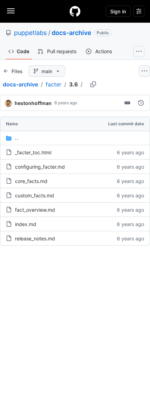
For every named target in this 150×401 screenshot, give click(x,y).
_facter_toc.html (33, 152)
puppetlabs (30, 32)
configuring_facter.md (40, 167)
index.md (25, 224)
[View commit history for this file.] (141, 103)
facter (53, 84)
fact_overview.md (35, 210)
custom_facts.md (34, 195)
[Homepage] (75, 11)
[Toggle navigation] (11, 11)
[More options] (144, 71)
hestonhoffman (33, 103)
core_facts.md (31, 181)
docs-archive (71, 32)
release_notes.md (35, 238)
